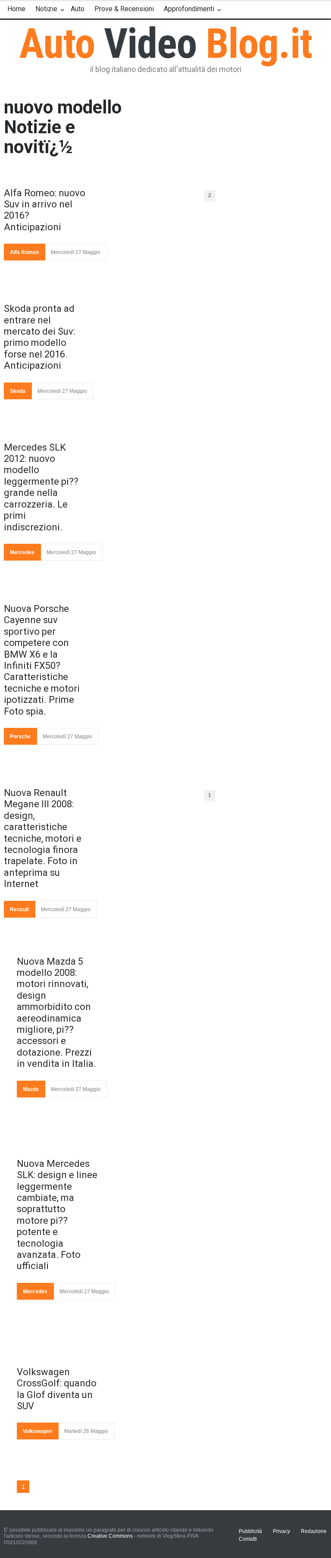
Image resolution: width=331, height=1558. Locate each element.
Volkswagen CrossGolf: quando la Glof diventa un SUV (57, 1389)
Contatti (248, 1539)
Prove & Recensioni (124, 9)
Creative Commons (110, 1536)
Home (16, 9)
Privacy (281, 1531)
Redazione (314, 1531)
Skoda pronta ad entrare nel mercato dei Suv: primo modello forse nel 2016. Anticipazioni (39, 337)
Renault (19, 909)
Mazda (31, 1089)
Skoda (17, 391)
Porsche (20, 737)
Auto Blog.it (165, 43)
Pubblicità (250, 1531)
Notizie (46, 9)
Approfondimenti (189, 9)
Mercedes (22, 552)
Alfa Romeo (24, 252)
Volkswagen (37, 1431)
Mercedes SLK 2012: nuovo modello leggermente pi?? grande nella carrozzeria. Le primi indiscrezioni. (41, 487)
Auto (77, 9)
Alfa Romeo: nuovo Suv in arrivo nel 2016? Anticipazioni (44, 210)
